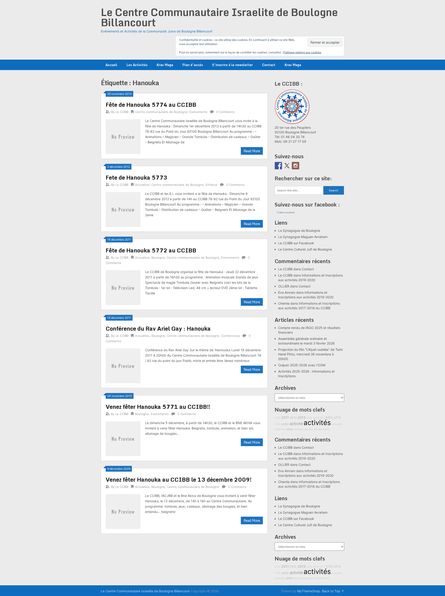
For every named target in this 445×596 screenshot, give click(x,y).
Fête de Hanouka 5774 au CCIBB (151, 104)
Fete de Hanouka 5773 (136, 177)
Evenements (198, 112)
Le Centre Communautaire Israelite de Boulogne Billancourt (219, 17)
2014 (309, 417)
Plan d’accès (192, 65)
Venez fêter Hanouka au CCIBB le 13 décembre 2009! (178, 479)
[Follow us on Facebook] (278, 165)
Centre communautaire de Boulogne (161, 112)
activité (296, 423)
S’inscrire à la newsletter (232, 65)
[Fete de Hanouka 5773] (123, 209)
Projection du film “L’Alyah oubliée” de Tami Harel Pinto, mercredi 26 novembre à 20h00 (310, 354)
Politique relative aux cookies (302, 52)
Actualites (142, 185)
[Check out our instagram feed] (295, 165)
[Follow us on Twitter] (287, 165)
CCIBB (280, 212)
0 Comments (225, 112)
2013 (301, 417)
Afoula (317, 429)
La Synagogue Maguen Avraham (302, 237)
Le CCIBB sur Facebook (296, 243)
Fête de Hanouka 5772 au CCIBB (151, 250)
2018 (316, 417)
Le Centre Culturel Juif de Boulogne (305, 249)
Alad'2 (326, 429)
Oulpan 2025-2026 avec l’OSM (301, 365)
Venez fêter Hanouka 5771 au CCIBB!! (158, 406)
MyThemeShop (308, 591)
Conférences (230, 336)
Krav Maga (165, 65)
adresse (298, 429)
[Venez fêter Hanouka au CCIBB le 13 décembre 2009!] (123, 511)
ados (289, 429)
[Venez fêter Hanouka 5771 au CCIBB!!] (123, 438)
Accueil (111, 65)
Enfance (211, 185)
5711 (322, 417)
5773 (337, 417)
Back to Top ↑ (333, 591)
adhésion (280, 429)
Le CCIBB (121, 112)
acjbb (285, 424)
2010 (277, 417)
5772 (329, 417)
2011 (285, 417)
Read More (252, 151)
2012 (293, 417)
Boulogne (158, 257)
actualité (337, 424)
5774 (277, 424)
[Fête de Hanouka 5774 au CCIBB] (123, 136)
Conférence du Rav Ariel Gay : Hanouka (158, 328)
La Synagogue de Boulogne (299, 230)
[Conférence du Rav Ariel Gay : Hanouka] (123, 365)
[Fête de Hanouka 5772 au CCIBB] (123, 287)
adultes (308, 429)
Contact (268, 65)
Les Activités (137, 65)
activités (317, 423)
